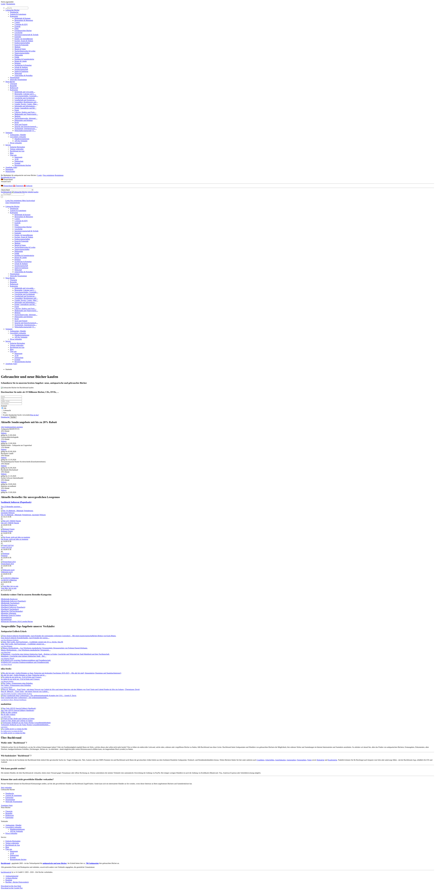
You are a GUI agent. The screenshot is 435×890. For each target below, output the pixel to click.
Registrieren (10, 4)
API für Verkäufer (20, 141)
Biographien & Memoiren (23, 20)
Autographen (291, 760)
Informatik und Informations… (25, 106)
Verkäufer (8, 133)
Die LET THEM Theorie (10, 523)
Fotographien (301, 760)
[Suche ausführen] (2, 194)
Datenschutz (18, 161)
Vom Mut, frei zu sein (8, 588)
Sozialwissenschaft (21, 69)
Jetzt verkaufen (6, 787)
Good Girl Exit (6, 547)
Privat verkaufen (16, 143)
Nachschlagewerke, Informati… (25, 118)
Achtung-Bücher (11, 878)
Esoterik (17, 26)
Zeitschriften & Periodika (23, 75)
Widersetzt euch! (7, 572)
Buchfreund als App (17, 151)
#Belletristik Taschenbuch (10, 603)
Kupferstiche (332, 760)
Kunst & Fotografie (21, 45)
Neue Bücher (10, 82)
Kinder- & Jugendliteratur (23, 39)
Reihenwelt (14, 88)
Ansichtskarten (280, 760)
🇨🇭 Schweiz (28, 186)
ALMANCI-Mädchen (9, 580)
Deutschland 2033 (7, 564)
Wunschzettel (10, 171)
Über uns (13, 155)
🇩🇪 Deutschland (7, 186)
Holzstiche (320, 760)
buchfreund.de (6, 872)
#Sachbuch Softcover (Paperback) (13, 607)
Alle (4, 408)
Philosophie (18, 55)
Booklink (8, 880)
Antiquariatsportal (11, 876)
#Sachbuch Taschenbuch (10, 609)
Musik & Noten (20, 49)
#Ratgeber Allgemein (8, 613)
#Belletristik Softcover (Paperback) (13, 601)
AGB (16, 159)
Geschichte (18, 33)
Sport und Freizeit (20, 124)
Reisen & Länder (20, 61)
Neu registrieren (48, 175)
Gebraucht (7, 410)
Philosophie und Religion (23, 120)
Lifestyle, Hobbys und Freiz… (25, 112)
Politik (16, 57)
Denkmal (4, 556)
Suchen (13, 417)
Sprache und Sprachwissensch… (26, 126)
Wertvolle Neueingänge (18, 80)
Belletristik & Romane (22, 18)
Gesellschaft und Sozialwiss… (25, 100)
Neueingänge (14, 77)
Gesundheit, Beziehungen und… (26, 102)
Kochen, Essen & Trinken (23, 41)
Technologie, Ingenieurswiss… (25, 129)
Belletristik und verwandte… (24, 92)
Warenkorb (9, 169)
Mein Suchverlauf (28, 201)
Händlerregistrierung (21, 139)
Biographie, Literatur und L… (25, 94)
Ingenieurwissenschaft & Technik (26, 35)
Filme (16, 28)
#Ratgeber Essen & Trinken (11, 615)
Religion (17, 63)
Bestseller (13, 86)
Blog (11, 153)
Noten (309, 760)
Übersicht (13, 84)
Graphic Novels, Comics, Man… (26, 104)
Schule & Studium (21, 67)
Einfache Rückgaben (17, 147)
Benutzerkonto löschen (22, 165)
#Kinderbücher (6, 619)
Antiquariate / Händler (18, 135)
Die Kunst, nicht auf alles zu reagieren (14, 539)
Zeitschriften (269, 760)
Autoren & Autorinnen (18, 14)
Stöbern (3, 433)
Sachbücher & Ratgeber (23, 65)
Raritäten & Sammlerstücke (24, 59)
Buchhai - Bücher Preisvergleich (17, 882)
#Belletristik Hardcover (9, 599)
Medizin (17, 47)
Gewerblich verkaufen (18, 137)
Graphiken (260, 760)
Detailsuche (14, 12)
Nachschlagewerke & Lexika (24, 51)
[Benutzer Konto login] (2, 196)
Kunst (16, 110)
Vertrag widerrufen (16, 149)
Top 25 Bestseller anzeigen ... (11, 507)
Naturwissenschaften (21, 53)
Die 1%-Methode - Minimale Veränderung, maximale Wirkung (23, 515)
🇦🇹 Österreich (18, 186)
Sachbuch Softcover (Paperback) (16, 502)
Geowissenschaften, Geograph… (26, 96)
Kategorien (14, 16)
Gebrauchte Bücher (12, 10)
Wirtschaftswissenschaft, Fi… (25, 131)
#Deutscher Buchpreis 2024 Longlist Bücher (17, 621)
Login (3, 4)
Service (8, 145)
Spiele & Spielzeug (21, 71)
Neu (4, 413)
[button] (217, 179)
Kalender (17, 37)
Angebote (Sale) (11, 167)
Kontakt (17, 163)
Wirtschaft (18, 73)
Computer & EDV (21, 24)
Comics (17, 22)
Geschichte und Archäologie (24, 98)
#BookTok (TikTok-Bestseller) (12, 611)
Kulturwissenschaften (22, 43)
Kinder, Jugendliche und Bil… (25, 108)
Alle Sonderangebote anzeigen (12, 427)
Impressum (18, 157)
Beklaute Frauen (7, 531)
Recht (16, 122)
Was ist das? (34, 415)
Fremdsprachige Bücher (23, 31)
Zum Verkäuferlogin (12, 203)
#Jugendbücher (6, 617)
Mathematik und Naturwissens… (26, 114)
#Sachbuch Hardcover (9, 605)
